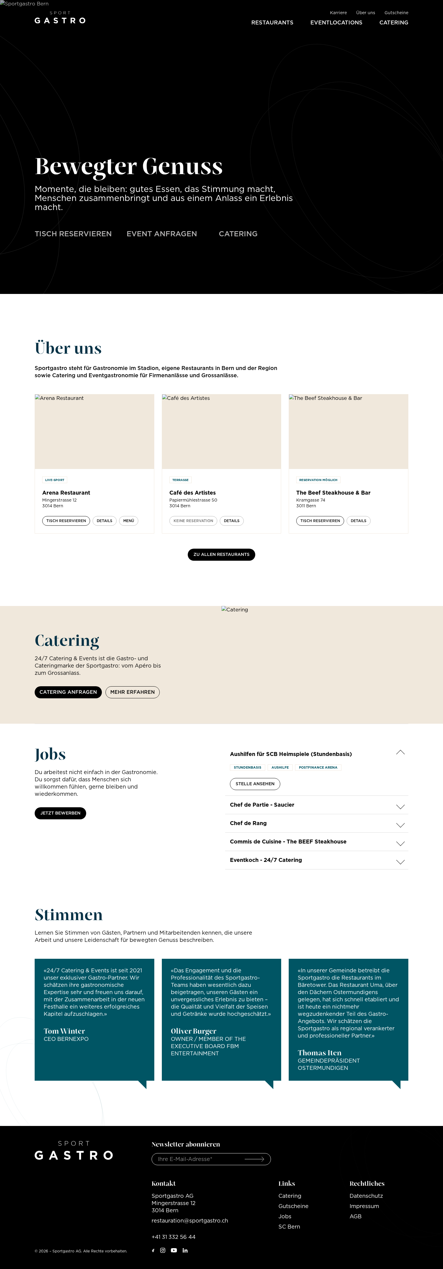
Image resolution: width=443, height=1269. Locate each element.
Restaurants (272, 22)
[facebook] (153, 1250)
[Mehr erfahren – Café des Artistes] (221, 431)
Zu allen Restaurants (221, 554)
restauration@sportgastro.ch (190, 1220)
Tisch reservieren (73, 233)
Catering (393, 22)
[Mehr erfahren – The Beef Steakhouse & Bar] (348, 431)
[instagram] (163, 1250)
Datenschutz (366, 1196)
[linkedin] (185, 1250)
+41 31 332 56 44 (174, 1237)
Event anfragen (162, 233)
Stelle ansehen (255, 784)
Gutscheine (396, 13)
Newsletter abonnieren (186, 1144)
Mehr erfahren (132, 692)
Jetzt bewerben (60, 813)
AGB (356, 1216)
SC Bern (289, 1226)
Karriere (338, 13)
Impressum (364, 1206)
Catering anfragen (68, 692)
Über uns (365, 13)
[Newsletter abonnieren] (255, 1159)
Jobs (284, 1216)
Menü (128, 520)
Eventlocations (336, 22)
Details (104, 520)
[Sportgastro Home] (60, 17)
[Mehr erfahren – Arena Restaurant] (94, 431)
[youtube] (174, 1250)
